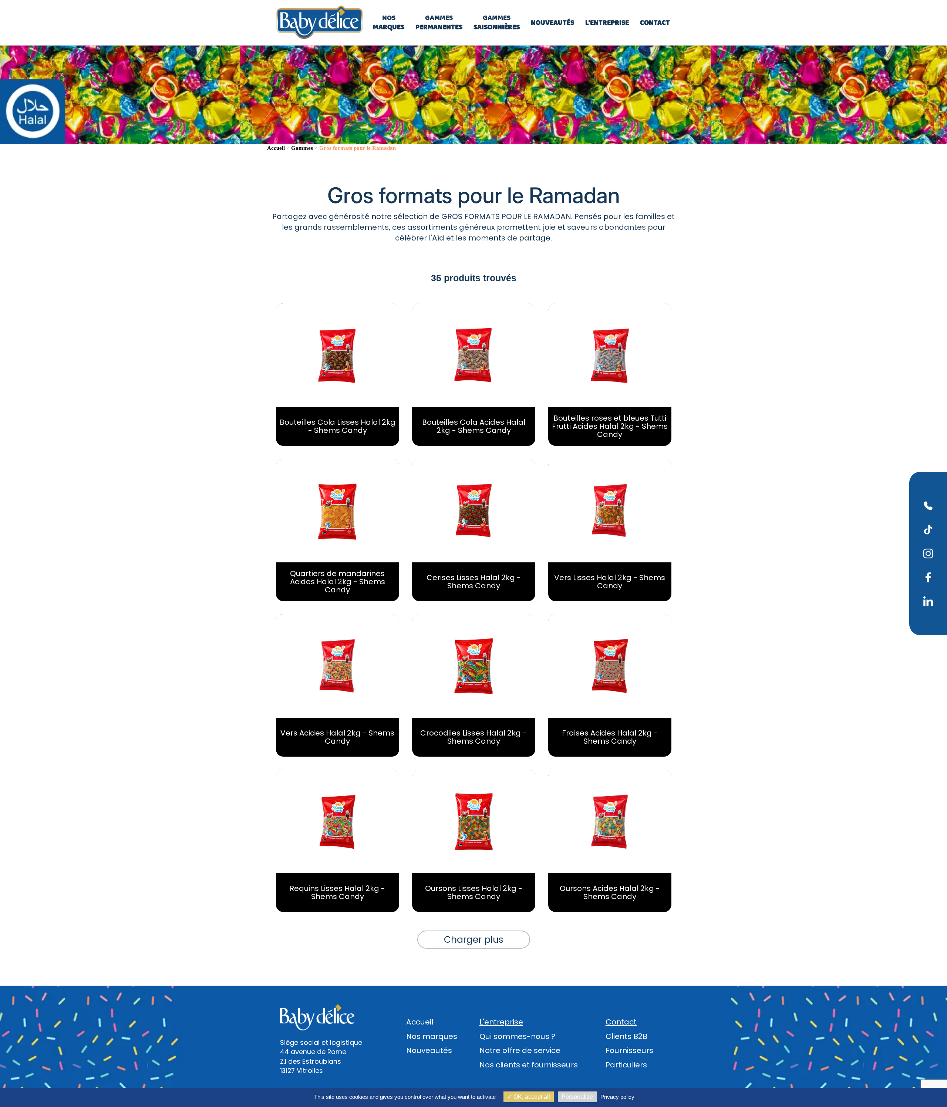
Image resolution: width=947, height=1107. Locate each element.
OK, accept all (531, 1097)
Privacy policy (617, 1097)
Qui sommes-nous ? (517, 1036)
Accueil (419, 1022)
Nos (388, 22)
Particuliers (626, 1065)
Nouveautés (429, 1050)
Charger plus (473, 939)
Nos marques (431, 1036)
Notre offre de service (519, 1050)
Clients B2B (626, 1036)
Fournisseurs (629, 1050)
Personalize (577, 1097)
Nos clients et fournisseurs (528, 1065)
